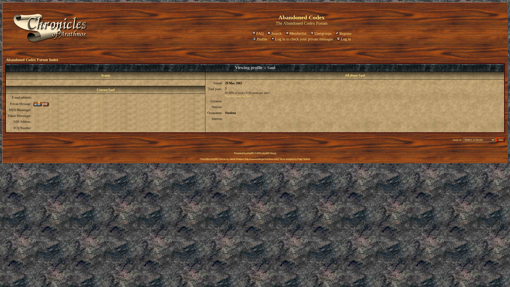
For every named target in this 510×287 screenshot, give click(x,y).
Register (345, 34)
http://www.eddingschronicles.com (261, 159)
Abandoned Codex (299, 23)
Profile (262, 39)
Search (276, 34)
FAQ (260, 34)
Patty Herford (303, 159)
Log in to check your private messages (304, 39)
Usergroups (323, 34)
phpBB (250, 153)
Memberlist (298, 34)
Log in (346, 39)
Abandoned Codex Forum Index (32, 60)
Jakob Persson (236, 159)
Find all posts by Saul (238, 96)
